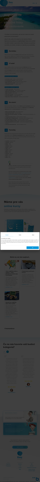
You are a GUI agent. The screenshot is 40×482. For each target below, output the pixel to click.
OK (32, 247)
